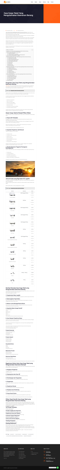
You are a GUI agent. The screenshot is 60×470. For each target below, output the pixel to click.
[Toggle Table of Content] (32, 50)
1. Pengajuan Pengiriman (11, 67)
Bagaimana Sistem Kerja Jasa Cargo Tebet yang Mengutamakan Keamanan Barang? (20, 66)
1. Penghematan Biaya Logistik (12, 57)
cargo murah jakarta (18, 434)
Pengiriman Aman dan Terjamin (12, 76)
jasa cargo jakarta (30, 434)
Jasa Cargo (7, 85)
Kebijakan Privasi (33, 454)
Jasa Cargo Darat (21, 451)
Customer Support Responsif (12, 77)
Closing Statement (10, 80)
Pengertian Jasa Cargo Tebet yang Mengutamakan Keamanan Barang (17, 51)
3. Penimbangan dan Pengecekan (12, 69)
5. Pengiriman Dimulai (11, 71)
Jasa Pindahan (21, 458)
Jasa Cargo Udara (22, 454)
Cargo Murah (12, 467)
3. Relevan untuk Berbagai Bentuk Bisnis (13, 59)
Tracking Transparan (11, 79)
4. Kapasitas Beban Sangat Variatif (13, 60)
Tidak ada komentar (20, 30)
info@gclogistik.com (49, 461)
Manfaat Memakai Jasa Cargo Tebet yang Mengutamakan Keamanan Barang (19, 56)
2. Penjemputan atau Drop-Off (12, 68)
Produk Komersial (10, 62)
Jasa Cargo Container (22, 455)
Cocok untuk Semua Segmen (12, 78)
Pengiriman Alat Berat (22, 457)
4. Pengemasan (10, 70)
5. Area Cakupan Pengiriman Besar (12, 61)
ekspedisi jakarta (24, 434)
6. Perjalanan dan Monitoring (12, 72)
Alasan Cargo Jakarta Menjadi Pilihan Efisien (13, 52)
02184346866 (48, 452)
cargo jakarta (12, 434)
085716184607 (48, 455)
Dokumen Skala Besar (11, 65)
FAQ (32, 451)
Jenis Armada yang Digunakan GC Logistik (13, 55)
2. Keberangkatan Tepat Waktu (12, 58)
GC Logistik (8, 467)
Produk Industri (10, 63)
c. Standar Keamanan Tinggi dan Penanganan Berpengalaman (16, 54)
